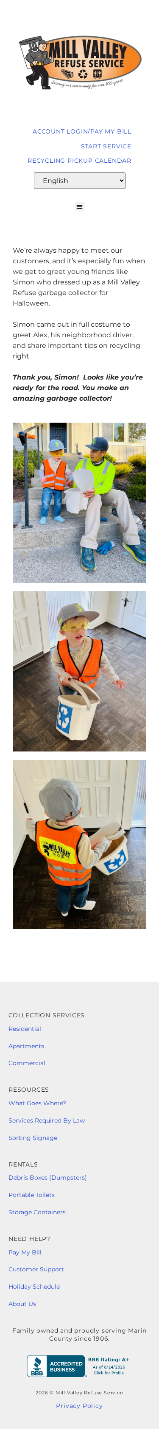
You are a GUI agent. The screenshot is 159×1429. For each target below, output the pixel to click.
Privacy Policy (79, 1406)
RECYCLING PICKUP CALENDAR (79, 160)
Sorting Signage (32, 1138)
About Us (22, 1304)
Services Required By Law (46, 1120)
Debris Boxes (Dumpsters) (47, 1177)
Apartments (26, 1046)
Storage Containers (37, 1212)
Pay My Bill (25, 1252)
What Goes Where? (39, 1103)
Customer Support (36, 1269)
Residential (25, 1029)
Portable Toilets (31, 1195)
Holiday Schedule (34, 1286)
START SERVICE (106, 146)
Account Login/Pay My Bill (82, 131)
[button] (79, 207)
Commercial (26, 1063)
